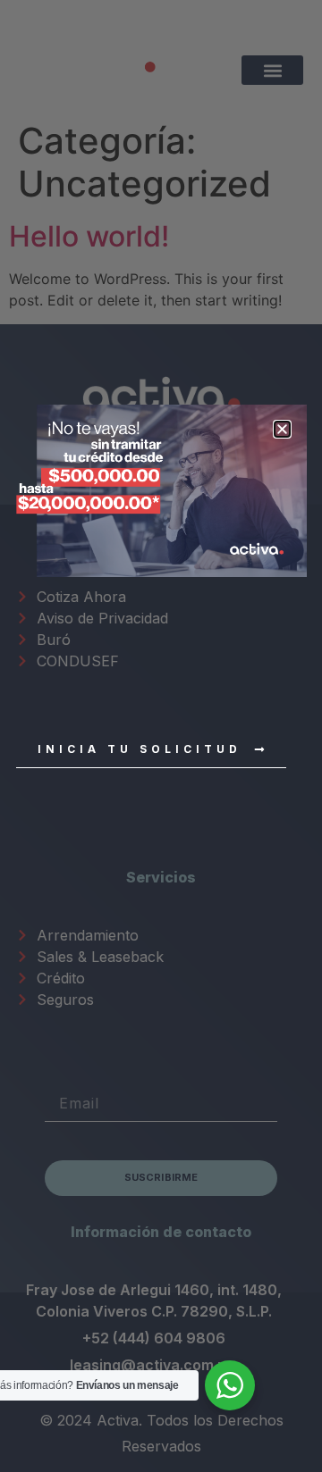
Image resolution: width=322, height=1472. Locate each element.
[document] (161, 736)
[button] (282, 429)
